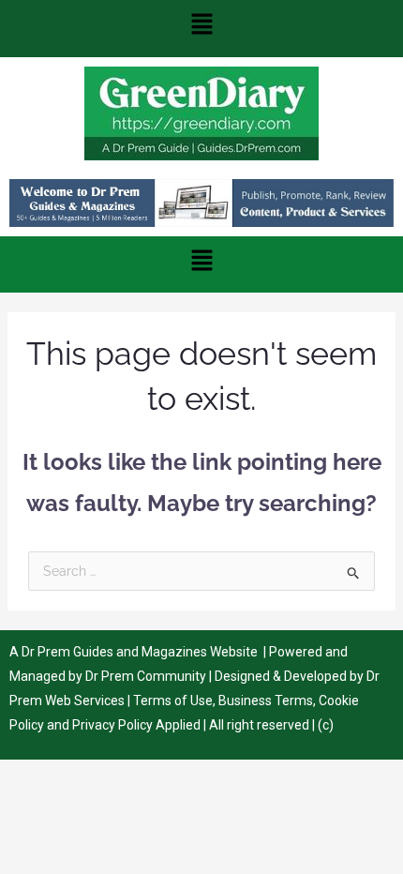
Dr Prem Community (145, 676)
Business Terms (265, 700)
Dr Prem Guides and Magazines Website (140, 651)
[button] (201, 28)
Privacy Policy (112, 724)
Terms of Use (173, 700)
